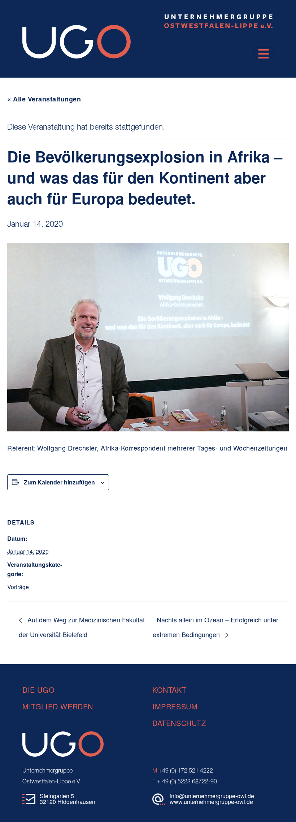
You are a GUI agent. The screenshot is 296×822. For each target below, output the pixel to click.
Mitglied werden (57, 706)
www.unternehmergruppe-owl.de (211, 801)
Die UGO (38, 689)
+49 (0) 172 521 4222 (182, 771)
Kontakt (169, 689)
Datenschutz (179, 723)
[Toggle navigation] (263, 53)
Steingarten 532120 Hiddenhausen (67, 799)
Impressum (174, 706)
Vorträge (18, 587)
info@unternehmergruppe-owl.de (212, 796)
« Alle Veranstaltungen (44, 99)
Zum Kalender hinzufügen (59, 482)
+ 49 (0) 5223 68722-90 (184, 781)
